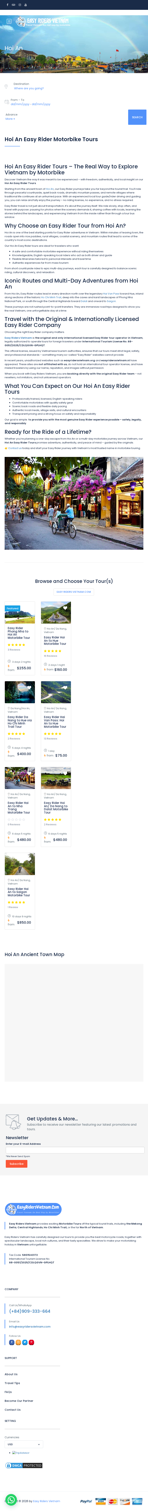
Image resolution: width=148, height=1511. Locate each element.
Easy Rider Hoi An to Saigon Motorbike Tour (19, 892)
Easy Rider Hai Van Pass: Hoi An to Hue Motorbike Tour (55, 722)
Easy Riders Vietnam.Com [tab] (74, 592)
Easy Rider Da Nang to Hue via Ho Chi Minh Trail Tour (20, 722)
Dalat (84, 301)
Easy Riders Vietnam (46, 1501)
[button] (11, 1500)
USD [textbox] (10, 1444)
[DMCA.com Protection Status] (24, 1465)
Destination (21, 84)
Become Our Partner (19, 1401)
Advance (12, 114)
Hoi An (50, 189)
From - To (17, 100)
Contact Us (13, 1410)
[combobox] (24, 1444)
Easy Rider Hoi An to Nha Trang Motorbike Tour (19, 808)
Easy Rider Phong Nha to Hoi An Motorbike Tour (19, 633)
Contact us (15, 448)
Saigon (111, 301)
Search (137, 117)
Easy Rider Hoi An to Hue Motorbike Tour (55, 640)
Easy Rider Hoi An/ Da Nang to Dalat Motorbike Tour (56, 808)
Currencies (12, 1437)
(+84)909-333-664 (29, 1311)
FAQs (8, 1392)
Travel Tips (12, 1383)
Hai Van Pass (111, 293)
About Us (11, 1374)
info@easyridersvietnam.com (29, 1327)
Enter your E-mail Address (23, 1144)
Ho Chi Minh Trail (51, 297)
